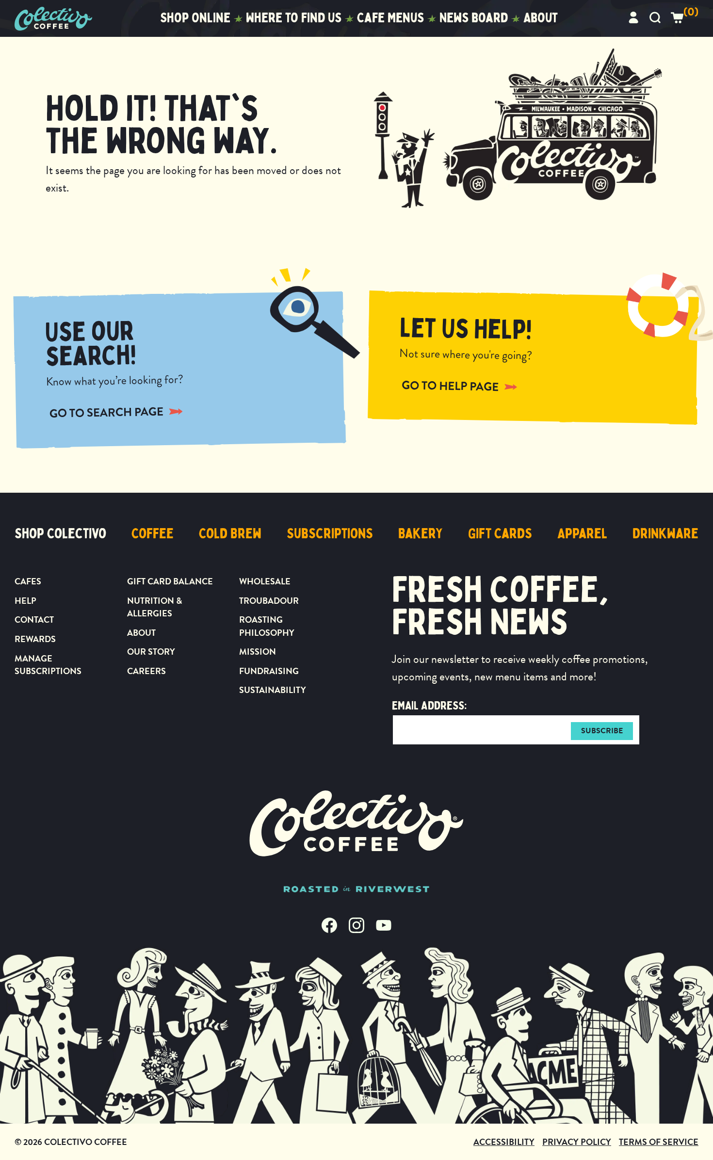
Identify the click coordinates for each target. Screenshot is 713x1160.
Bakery (420, 533)
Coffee (152, 533)
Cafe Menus (390, 18)
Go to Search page (106, 412)
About (540, 18)
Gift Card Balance (170, 581)
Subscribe (602, 731)
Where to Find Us (293, 18)
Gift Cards (500, 533)
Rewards (35, 638)
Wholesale (265, 581)
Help (25, 600)
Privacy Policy (576, 1141)
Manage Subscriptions (48, 664)
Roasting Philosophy (266, 626)
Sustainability (272, 689)
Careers (146, 670)
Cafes (28, 581)
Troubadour (269, 600)
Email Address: (429, 705)
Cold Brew (230, 533)
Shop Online (195, 18)
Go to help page (450, 385)
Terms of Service (658, 1141)
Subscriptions (330, 533)
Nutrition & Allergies (154, 607)
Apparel (582, 533)
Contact (34, 619)
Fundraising (269, 670)
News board (473, 18)
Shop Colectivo (60, 533)
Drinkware (665, 533)
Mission (257, 651)
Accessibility (504, 1141)
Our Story (151, 651)
